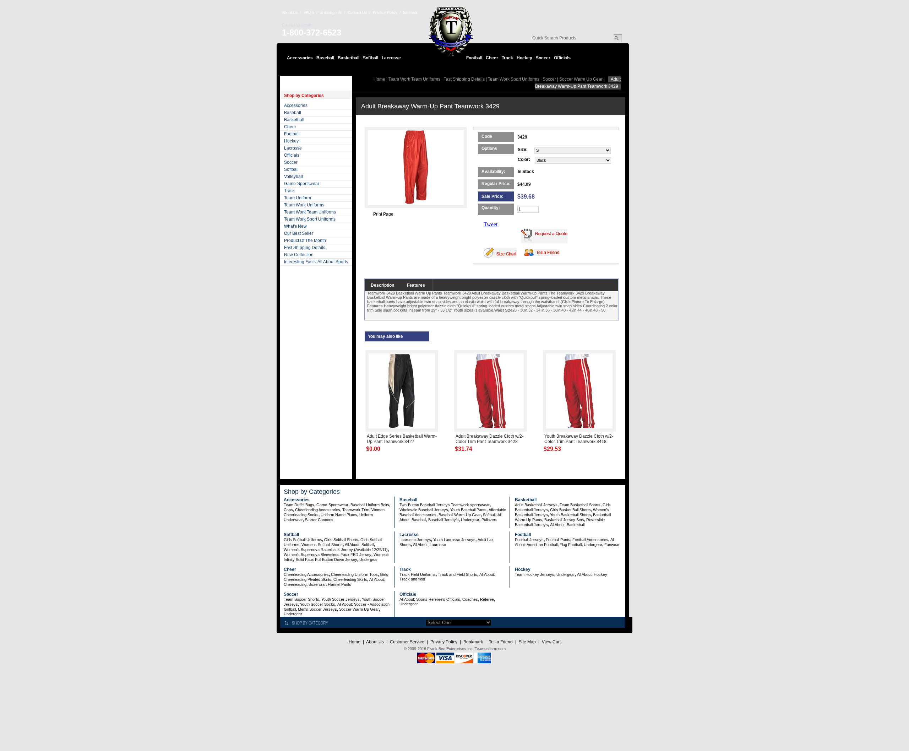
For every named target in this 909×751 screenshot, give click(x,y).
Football (474, 57)
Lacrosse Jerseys (415, 539)
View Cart (551, 641)
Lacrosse (391, 57)
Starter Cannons (319, 520)
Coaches (470, 599)
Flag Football (571, 544)
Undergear (470, 520)
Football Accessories (590, 539)
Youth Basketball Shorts (570, 515)
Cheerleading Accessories (317, 510)
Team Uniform (297, 197)
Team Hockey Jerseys (534, 574)
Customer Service (407, 641)
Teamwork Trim (355, 510)
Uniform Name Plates (339, 515)
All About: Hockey (592, 574)
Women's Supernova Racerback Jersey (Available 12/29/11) (336, 549)
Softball (370, 57)
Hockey (524, 57)
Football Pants (558, 539)
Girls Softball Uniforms (303, 539)
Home (379, 79)
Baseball (325, 57)
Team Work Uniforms (304, 204)
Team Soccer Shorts (301, 599)
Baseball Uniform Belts (369, 505)
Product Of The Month (305, 240)
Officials (562, 57)
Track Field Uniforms (417, 574)
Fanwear (612, 544)
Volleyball (293, 176)
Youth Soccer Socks (317, 604)
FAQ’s (309, 12)
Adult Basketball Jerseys (536, 505)
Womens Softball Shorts (322, 544)
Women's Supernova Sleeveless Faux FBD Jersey (327, 554)
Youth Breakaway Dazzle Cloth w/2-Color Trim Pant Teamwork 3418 (578, 439)
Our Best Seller (298, 233)
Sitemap (410, 12)
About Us (290, 12)
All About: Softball (359, 544)
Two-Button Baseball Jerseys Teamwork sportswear (444, 505)
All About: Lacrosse (429, 544)
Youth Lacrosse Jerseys (454, 539)
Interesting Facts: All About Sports (316, 261)
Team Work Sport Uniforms (310, 219)
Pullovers (489, 520)
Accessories (300, 57)
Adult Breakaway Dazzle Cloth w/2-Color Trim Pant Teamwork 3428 (489, 439)
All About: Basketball (567, 525)
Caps (288, 510)
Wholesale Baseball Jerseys (423, 510)
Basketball (348, 57)
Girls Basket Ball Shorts (570, 510)
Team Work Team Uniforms (310, 212)
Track (507, 57)
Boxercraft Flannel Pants (330, 584)
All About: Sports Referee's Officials (429, 599)
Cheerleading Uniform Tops (354, 574)
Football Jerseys (529, 539)
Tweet (490, 224)
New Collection (299, 254)
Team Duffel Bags (299, 505)
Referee (487, 599)
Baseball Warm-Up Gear (460, 515)
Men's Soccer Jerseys (317, 609)
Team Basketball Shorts (580, 505)
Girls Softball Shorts (341, 539)
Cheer (492, 57)
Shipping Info (331, 12)
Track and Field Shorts (457, 574)
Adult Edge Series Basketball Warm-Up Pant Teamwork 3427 (402, 439)
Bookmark (473, 641)
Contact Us (357, 12)
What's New (295, 226)
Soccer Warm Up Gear (581, 79)
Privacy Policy (385, 12)
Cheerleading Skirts (350, 579)
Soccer (543, 57)
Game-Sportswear (301, 183)
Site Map (527, 641)
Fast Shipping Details (304, 247)
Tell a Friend (501, 641)
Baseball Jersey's (443, 520)
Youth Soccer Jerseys (340, 599)
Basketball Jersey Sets (564, 520)
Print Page (383, 214)
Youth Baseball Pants (468, 510)
